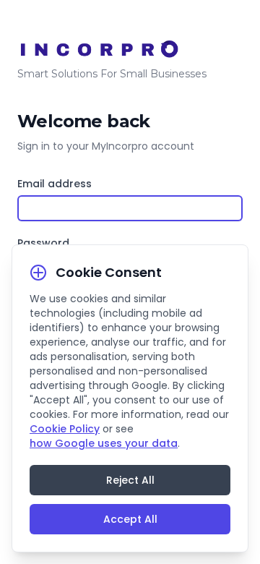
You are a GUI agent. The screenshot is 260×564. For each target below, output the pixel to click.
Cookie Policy (65, 429)
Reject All (130, 480)
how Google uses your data (104, 443)
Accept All (130, 519)
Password (43, 243)
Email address (54, 183)
